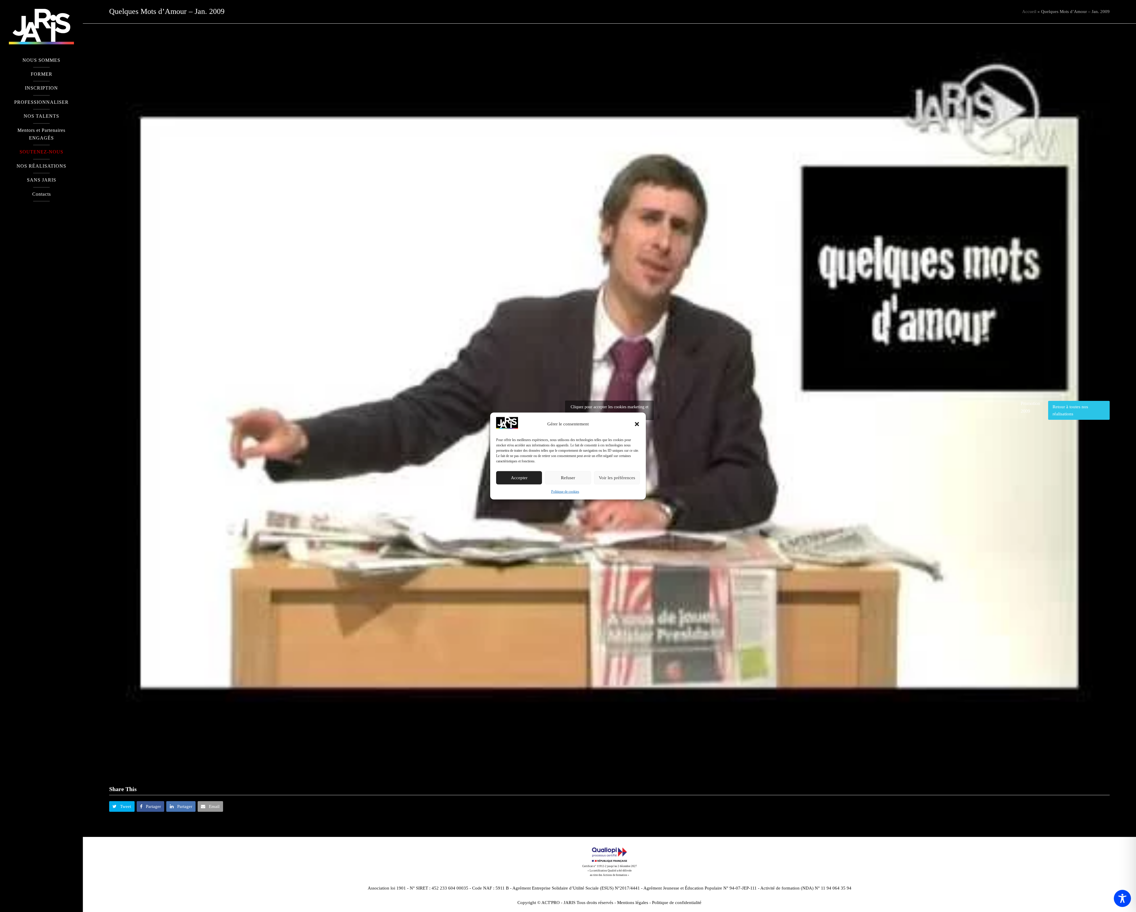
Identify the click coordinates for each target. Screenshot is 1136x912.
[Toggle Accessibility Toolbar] (1122, 898)
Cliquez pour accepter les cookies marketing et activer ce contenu (609, 410)
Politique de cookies (565, 492)
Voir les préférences (617, 477)
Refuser (568, 477)
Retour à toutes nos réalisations (1070, 410)
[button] (637, 424)
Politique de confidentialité (676, 902)
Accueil (1029, 11)
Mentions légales (632, 902)
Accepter (519, 477)
